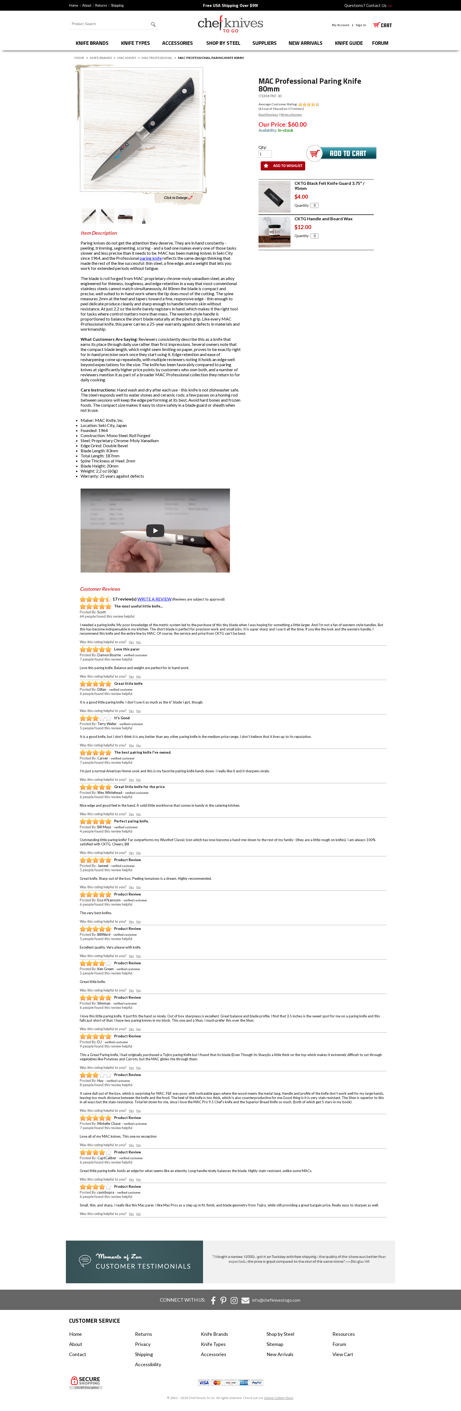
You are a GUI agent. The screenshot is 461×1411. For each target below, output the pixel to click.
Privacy (142, 1344)
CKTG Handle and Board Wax (324, 218)
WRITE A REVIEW (154, 598)
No (138, 642)
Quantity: (302, 205)
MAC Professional (157, 58)
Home (73, 5)
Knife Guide (349, 43)
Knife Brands (92, 43)
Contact (77, 1354)
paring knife (151, 258)
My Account (340, 24)
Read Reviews (268, 115)
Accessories (177, 43)
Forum (339, 1344)
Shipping (117, 5)
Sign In (361, 24)
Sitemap (275, 1344)
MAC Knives (126, 58)
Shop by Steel (223, 43)
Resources (343, 1334)
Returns (101, 5)
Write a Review (291, 115)
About (86, 5)
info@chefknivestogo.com (276, 1300)
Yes (131, 642)
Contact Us (379, 5)
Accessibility (148, 1364)
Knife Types (135, 43)
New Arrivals (306, 43)
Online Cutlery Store (278, 1397)
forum (380, 43)
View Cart (342, 1354)
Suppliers (264, 43)
